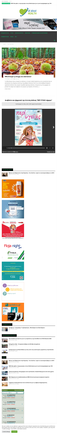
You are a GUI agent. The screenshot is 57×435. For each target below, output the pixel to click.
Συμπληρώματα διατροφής (40, 33)
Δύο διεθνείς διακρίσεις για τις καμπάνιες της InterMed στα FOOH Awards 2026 (30, 338)
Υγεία (11, 33)
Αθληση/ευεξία (19, 33)
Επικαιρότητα (5, 33)
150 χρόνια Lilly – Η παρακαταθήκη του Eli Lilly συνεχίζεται (24, 344)
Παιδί (11, 36)
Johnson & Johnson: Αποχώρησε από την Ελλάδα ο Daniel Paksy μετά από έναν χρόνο (31, 3)
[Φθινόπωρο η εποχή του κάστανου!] (28, 63)
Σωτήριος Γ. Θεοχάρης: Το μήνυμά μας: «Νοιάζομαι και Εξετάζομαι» (27, 327)
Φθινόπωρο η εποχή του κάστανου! (18, 77)
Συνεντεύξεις (5, 36)
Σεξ (16, 36)
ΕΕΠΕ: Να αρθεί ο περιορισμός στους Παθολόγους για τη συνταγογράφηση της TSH (31, 366)
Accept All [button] (14, 431)
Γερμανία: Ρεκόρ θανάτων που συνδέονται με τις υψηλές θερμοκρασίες (28, 382)
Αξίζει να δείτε (6, 3)
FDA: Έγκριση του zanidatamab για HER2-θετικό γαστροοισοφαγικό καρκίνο (29, 377)
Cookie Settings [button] (6, 431)
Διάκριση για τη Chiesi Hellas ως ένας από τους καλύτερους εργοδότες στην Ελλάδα (31, 349)
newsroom (17, 79)
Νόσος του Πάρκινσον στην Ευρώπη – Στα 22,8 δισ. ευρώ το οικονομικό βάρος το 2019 (31, 173)
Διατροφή (4, 48)
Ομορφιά (27, 33)
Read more (7, 88)
